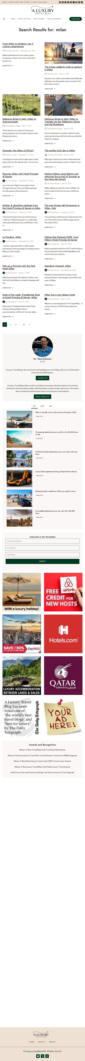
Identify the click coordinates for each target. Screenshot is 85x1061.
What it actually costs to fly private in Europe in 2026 (55, 412)
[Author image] (3, 50)
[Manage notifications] (79, 1055)
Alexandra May (13, 51)
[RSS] (82, 2)
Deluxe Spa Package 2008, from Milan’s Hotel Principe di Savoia (61, 238)
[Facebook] (63, 2)
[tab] (34, 406)
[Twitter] (65, 2)
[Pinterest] (71, 2)
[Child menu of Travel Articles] (24, 19)
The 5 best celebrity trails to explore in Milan (63, 68)
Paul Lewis (54, 74)
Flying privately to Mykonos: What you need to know (55, 491)
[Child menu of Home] (13, 19)
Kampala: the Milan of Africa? (18, 150)
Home (31, 1042)
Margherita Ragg (14, 126)
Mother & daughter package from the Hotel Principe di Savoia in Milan (21, 207)
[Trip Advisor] (74, 2)
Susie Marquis (55, 183)
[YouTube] (79, 2)
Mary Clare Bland (56, 155)
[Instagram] (76, 2)
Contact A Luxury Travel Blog (35, 2)
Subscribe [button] (75, 19)
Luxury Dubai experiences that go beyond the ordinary (56, 472)
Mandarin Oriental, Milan (58, 265)
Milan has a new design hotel (60, 294)
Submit (42, 561)
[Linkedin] (68, 2)
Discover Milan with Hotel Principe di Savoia (20, 175)
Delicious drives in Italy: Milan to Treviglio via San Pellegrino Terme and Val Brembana (62, 121)
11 (24, 324)
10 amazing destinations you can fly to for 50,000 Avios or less (56, 433)
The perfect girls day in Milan (60, 150)
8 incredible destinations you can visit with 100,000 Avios (55, 512)
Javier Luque (12, 155)
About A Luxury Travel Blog (13, 2)
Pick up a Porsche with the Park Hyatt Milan (18, 267)
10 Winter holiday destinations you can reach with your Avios (56, 453)
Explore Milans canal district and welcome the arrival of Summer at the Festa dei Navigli (62, 176)
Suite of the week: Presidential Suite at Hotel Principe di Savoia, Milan (21, 296)
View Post (7, 66)
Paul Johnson (12, 181)
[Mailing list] (60, 2)
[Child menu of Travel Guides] (39, 19)
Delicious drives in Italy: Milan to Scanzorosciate (19, 120)
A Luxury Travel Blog (34, 1051)
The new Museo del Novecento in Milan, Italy (62, 207)
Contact (42, 1042)
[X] (42, 1056)
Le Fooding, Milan (11, 237)
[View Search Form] (4, 19)
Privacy (52, 1042)
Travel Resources (54, 19)
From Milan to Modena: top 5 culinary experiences (17, 45)
